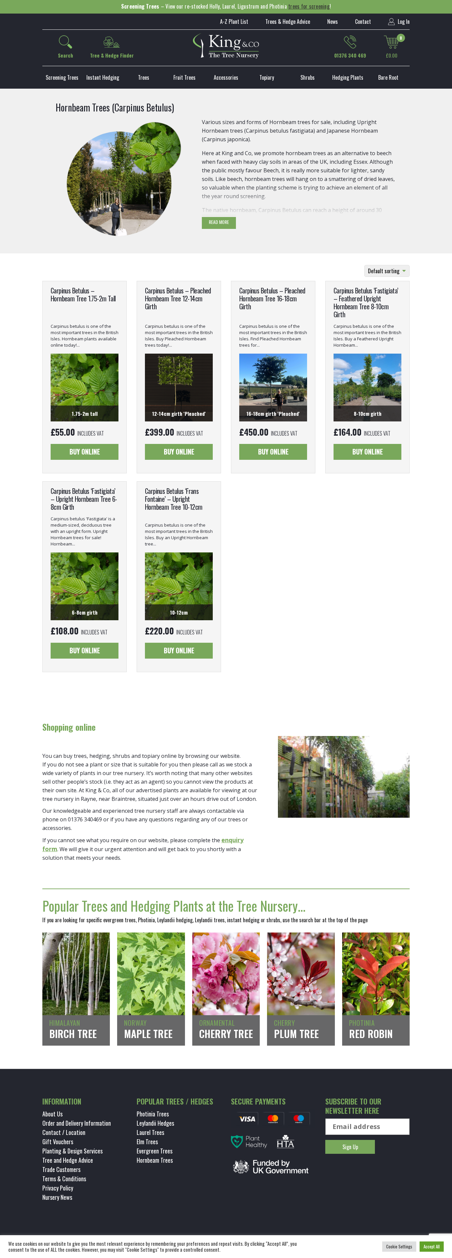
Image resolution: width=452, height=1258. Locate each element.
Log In (403, 21)
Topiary (266, 77)
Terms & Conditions (64, 1178)
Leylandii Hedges (155, 1123)
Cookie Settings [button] (399, 1246)
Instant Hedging (102, 77)
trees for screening (309, 6)
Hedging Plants (347, 77)
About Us (52, 1113)
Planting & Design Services (72, 1151)
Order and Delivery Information (76, 1123)
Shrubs (307, 77)
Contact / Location (63, 1132)
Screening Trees (62, 77)
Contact (363, 21)
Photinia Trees (153, 1113)
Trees (143, 77)
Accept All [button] (432, 1246)
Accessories (226, 77)
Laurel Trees (150, 1132)
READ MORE (219, 221)
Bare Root (388, 77)
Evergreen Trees (154, 1151)
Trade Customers (61, 1169)
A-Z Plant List (234, 21)
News (332, 21)
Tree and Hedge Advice (67, 1160)
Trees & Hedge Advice (287, 21)
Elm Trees (147, 1141)
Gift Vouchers (57, 1141)
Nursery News (57, 1197)
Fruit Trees (184, 77)
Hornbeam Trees (155, 1160)
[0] (391, 42)
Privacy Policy (57, 1188)
